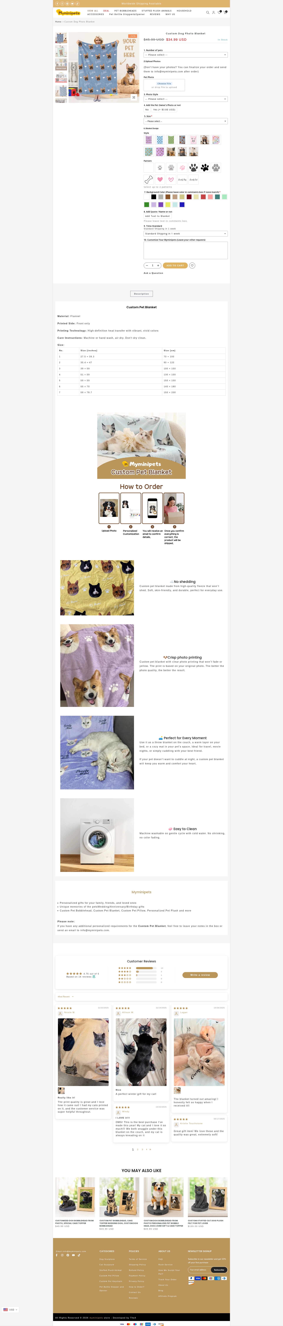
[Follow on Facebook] (57, 4)
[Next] (134, 67)
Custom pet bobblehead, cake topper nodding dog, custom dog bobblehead (118, 1223)
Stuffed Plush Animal (110, 1270)
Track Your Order (167, 1280)
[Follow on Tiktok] (77, 4)
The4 (133, 1318)
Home (58, 22)
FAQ (160, 1259)
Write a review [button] (200, 975)
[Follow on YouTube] (72, 4)
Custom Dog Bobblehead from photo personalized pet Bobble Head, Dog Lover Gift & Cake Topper (163, 1223)
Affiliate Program (167, 1296)
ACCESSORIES (95, 14)
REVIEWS (155, 14)
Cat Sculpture (106, 1265)
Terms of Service (138, 1259)
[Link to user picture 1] (83, 1052)
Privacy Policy (136, 1281)
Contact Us (135, 1292)
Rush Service (165, 1265)
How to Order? (136, 1287)
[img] (65, 1008)
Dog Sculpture (107, 1259)
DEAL (106, 10)
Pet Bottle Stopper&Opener (127, 14)
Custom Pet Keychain (110, 1281)
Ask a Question (153, 273)
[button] (125, 968)
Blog (160, 1291)
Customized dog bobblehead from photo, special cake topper (74, 1222)
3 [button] (142, 1149)
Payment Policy (137, 1276)
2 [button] (138, 1149)
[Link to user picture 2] (61, 1090)
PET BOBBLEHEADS (126, 10)
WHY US (170, 14)
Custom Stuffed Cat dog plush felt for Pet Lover (205, 1222)
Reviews (133, 1298)
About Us (163, 1285)
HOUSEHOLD (184, 10)
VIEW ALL (92, 10)
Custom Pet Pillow (109, 1276)
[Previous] (74, 67)
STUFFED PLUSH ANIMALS (157, 10)
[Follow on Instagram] (62, 4)
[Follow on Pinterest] (67, 4)
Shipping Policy (137, 1265)
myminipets (96, 1318)
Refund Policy (136, 1270)
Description (141, 294)
